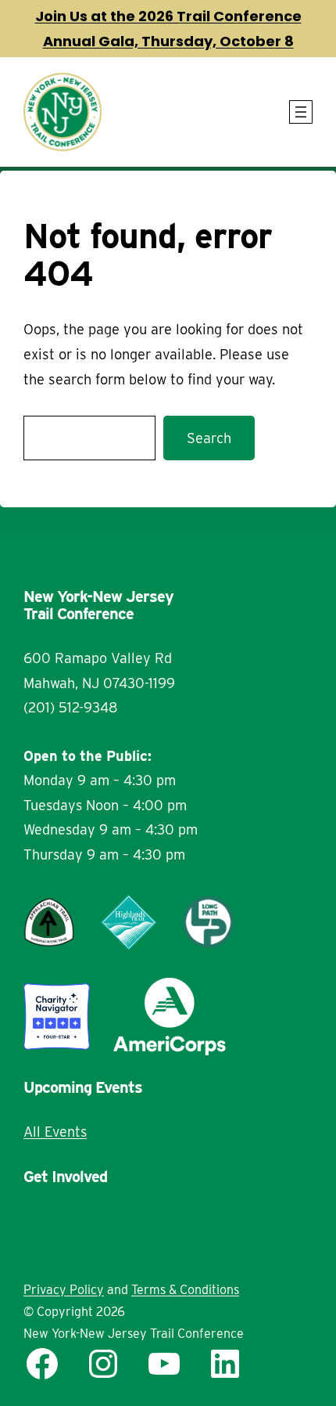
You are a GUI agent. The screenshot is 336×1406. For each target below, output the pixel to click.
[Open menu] (301, 112)
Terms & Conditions (185, 1289)
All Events (55, 1131)
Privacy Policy (63, 1289)
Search (209, 438)
